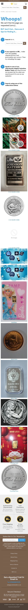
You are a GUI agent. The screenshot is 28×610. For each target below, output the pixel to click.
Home (3, 12)
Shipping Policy (14, 560)
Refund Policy (14, 557)
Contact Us (14, 568)
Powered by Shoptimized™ (14, 606)
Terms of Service (14, 564)
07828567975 (14, 582)
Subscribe (22, 539)
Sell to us (14, 572)
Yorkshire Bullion (11, 604)
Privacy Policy (14, 553)
